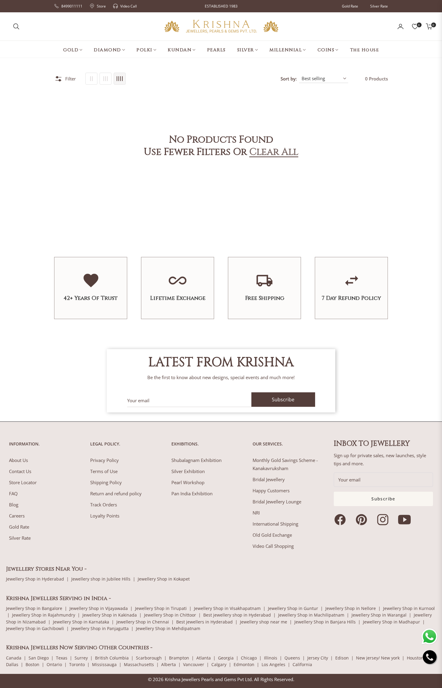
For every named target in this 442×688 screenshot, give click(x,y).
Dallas (12, 664)
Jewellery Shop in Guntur (293, 608)
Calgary (218, 664)
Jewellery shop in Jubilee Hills (100, 579)
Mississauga (104, 664)
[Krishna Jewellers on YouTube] (406, 519)
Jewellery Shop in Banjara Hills (325, 622)
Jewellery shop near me (263, 622)
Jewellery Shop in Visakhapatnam (227, 608)
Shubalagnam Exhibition (196, 460)
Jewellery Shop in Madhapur (391, 622)
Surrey (81, 658)
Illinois (270, 658)
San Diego (39, 658)
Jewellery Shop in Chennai (142, 622)
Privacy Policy (104, 460)
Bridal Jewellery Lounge (277, 502)
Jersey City (317, 658)
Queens (292, 658)
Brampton (179, 658)
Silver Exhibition (188, 471)
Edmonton (244, 664)
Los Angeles (273, 664)
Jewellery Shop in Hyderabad (35, 579)
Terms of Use (104, 471)
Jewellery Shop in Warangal (379, 615)
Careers (17, 516)
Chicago (249, 658)
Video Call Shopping (273, 546)
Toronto (77, 664)
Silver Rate (379, 6)
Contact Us (20, 471)
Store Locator (23, 482)
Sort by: (289, 79)
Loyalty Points (104, 516)
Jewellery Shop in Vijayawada (98, 608)
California (302, 664)
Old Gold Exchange (272, 535)
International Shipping (275, 524)
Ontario (54, 664)
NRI (256, 513)
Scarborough (149, 658)
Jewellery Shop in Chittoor (170, 615)
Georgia (226, 658)
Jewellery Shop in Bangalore (34, 608)
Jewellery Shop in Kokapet (164, 579)
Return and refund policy (116, 493)
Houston (415, 658)
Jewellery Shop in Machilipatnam (311, 615)
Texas (61, 658)
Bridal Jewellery (269, 479)
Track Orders (103, 505)
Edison (342, 658)
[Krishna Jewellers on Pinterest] (363, 519)
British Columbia (112, 658)
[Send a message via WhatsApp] (429, 636)
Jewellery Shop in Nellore (350, 608)
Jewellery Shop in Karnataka (81, 622)
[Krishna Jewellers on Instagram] (384, 519)
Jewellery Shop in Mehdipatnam (168, 628)
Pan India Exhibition (192, 493)
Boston (32, 664)
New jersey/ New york (378, 658)
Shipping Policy (106, 482)
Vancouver (193, 664)
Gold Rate (350, 6)
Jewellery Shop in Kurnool (409, 608)
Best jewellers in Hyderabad (204, 622)
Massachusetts (139, 664)
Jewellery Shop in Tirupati (161, 608)
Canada (13, 658)
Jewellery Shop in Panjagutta (100, 628)
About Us (18, 460)
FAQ (13, 493)
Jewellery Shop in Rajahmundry (43, 615)
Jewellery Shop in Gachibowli (35, 628)
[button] (16, 26)
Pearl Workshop (187, 482)
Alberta (168, 664)
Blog (13, 505)
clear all (273, 152)
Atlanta (203, 658)
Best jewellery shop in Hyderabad (237, 615)
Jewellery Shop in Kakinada (109, 615)
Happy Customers (271, 490)
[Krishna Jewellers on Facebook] (341, 519)
